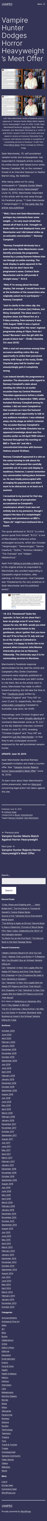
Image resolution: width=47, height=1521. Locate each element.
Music (4, 1403)
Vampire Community (11, 1456)
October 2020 (8, 1031)
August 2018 (7, 1094)
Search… (6, 875)
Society (5, 1426)
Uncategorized (8, 1452)
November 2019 (9, 1053)
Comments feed (9, 1489)
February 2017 (8, 1161)
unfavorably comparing (13, 705)
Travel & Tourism (9, 1445)
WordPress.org (8, 1493)
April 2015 (6, 1243)
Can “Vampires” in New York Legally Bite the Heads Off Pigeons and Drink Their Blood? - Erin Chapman (22, 971)
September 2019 (9, 1061)
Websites (6, 1467)
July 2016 (6, 1187)
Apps (4, 1325)
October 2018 (8, 1087)
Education (6, 1355)
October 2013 (8, 1307)
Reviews (5, 1418)
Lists (4, 1389)
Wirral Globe (14, 145)
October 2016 (8, 1176)
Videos (5, 1463)
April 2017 (6, 1154)
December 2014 (9, 1258)
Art (3, 1329)
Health (5, 1370)
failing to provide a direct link (28, 563)
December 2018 (9, 1083)
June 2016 (6, 1191)
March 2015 (7, 1247)
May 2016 (6, 1195)
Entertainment (27, 815)
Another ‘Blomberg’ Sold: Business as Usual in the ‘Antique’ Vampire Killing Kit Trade (22, 1016)
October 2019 (8, 1057)
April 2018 (6, 1109)
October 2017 (8, 1131)
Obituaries (6, 1411)
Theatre (5, 1437)
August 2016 (7, 1184)
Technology (7, 1430)
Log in (4, 1482)
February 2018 (8, 1117)
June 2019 (6, 1068)
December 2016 (9, 1169)
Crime (4, 1344)
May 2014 (6, 1284)
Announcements (9, 1318)
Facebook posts (16, 694)
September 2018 (9, 1090)
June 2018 (6, 1102)
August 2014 (7, 1273)
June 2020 (6, 1034)
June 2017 (6, 1146)
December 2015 (9, 1214)
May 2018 (6, 1105)
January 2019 (8, 1079)
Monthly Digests (9, 1396)
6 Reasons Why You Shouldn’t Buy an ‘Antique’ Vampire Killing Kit (23, 960)
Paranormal (7, 1415)
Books (17, 815)
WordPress (26, 1511)
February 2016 (8, 1206)
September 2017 (9, 1135)
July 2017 (6, 1143)
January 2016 (8, 1210)
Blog (4, 1333)
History (5, 1377)
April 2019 (6, 1072)
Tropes (5, 1448)
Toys (4, 1441)
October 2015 (8, 1221)
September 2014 (9, 1269)
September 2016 (9, 1180)
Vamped (7, 4)
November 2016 (9, 1173)
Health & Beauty (9, 1374)
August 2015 (7, 1228)
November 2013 (9, 1303)
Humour (5, 1381)
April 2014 (6, 1288)
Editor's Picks (8, 1347)
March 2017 (7, 1158)
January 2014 (8, 1299)
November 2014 (9, 1262)
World (4, 1471)
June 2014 (6, 1281)
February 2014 (8, 1296)
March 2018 (7, 1113)
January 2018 (8, 1120)
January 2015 (8, 1255)
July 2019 (6, 1064)
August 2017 (7, 1139)
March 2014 (7, 1292)
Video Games (8, 1459)
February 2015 (8, 1251)
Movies (5, 1400)
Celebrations (7, 1340)
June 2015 (6, 1236)
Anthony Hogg (10, 812)
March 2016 (7, 1202)
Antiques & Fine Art (11, 1321)
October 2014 (8, 1266)
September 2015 (9, 1225)
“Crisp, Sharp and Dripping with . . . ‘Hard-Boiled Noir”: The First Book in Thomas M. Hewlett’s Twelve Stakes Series (21, 908)
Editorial (5, 1351)
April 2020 (6, 1038)
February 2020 (8, 1042)
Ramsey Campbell (15, 818)
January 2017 (8, 1165)
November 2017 (9, 1128)
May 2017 (6, 1150)
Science (5, 1422)
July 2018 (6, 1098)
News (4, 1407)
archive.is (27, 127)
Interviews (6, 1385)
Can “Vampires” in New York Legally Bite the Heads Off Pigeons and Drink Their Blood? (23, 994)
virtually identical (33, 718)
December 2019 (9, 1049)
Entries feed (7, 1485)
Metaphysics (7, 1392)
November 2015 (9, 1217)
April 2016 (6, 1199)
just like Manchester (23, 737)
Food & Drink (8, 1366)
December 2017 (9, 1124)
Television (6, 1433)
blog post (36, 784)
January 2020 (8, 1046)
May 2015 (6, 1240)
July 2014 (6, 1277)
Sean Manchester (31, 818)
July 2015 (6, 1232)
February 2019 (8, 1076)
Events (5, 1362)
